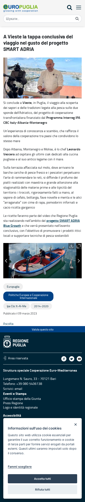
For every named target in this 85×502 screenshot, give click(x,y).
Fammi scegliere (20, 466)
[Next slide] (79, 261)
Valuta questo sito (42, 329)
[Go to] (20, 8)
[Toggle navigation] (77, 7)
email (18, 388)
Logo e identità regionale (20, 407)
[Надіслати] (77, 18)
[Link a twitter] (71, 358)
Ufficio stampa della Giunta (22, 398)
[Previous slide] (6, 261)
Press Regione (13, 403)
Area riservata (18, 358)
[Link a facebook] (63, 358)
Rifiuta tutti (42, 489)
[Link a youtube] (79, 358)
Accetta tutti (42, 478)
